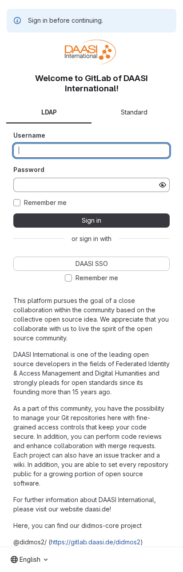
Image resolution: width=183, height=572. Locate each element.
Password (28, 169)
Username (29, 135)
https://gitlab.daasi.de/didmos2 (95, 542)
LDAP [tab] (49, 112)
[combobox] (29, 559)
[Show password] (162, 185)
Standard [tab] (134, 112)
